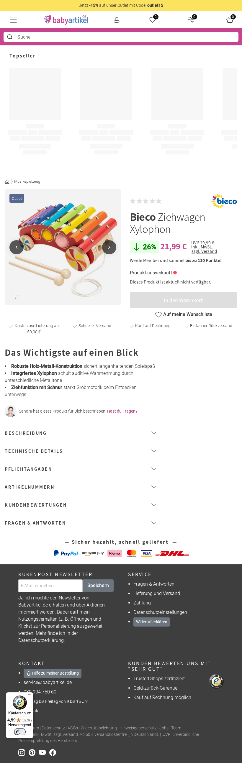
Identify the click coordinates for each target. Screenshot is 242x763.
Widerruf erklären (151, 621)
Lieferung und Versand (156, 593)
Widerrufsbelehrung (99, 728)
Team (176, 728)
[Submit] (10, 36)
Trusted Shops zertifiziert (159, 678)
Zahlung (142, 603)
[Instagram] (23, 752)
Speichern (98, 585)
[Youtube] (44, 752)
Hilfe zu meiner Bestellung (55, 673)
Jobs (164, 728)
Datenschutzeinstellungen (160, 612)
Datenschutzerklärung (41, 640)
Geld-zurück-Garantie (155, 688)
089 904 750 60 (40, 692)
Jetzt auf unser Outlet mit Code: (121, 5)
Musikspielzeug (27, 181)
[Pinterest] (34, 752)
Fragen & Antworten (153, 584)
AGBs (73, 728)
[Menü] (29, 695)
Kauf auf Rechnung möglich (162, 697)
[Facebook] (53, 752)
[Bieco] (224, 201)
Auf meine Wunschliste (187, 314)
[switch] (20, 731)
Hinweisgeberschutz (138, 728)
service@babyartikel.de (48, 682)
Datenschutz (53, 728)
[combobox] (121, 37)
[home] (66, 19)
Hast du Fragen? (122, 411)
